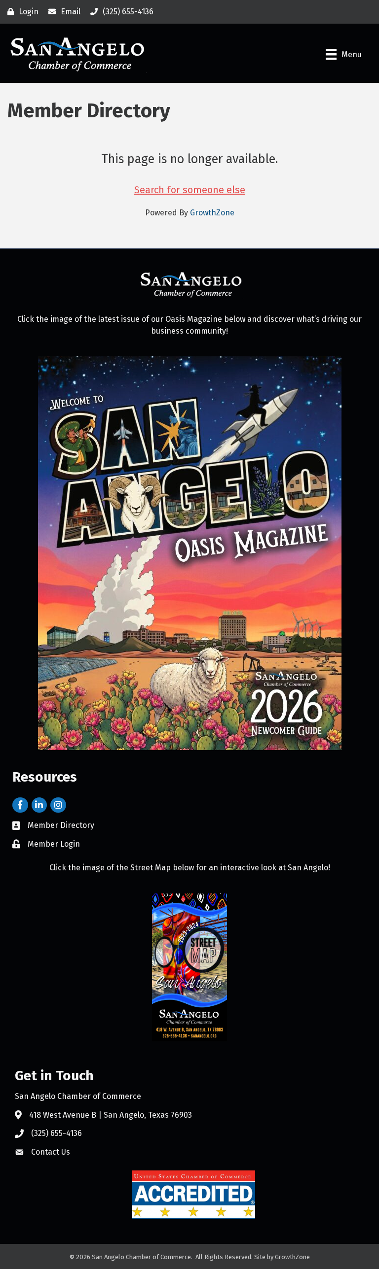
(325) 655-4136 (56, 1133)
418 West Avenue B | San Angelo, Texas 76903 (110, 1115)
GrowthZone (212, 212)
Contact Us (50, 1152)
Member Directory (61, 825)
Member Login (54, 844)
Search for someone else (189, 190)
